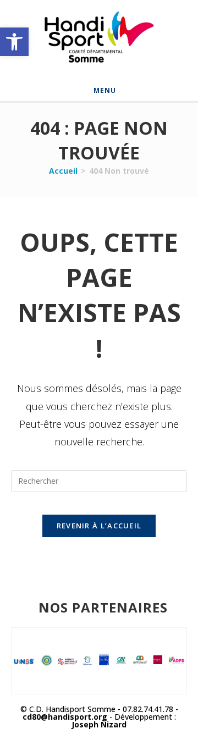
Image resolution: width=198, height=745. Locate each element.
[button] (14, 41)
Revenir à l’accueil (99, 526)
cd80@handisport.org (65, 716)
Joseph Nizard (99, 724)
